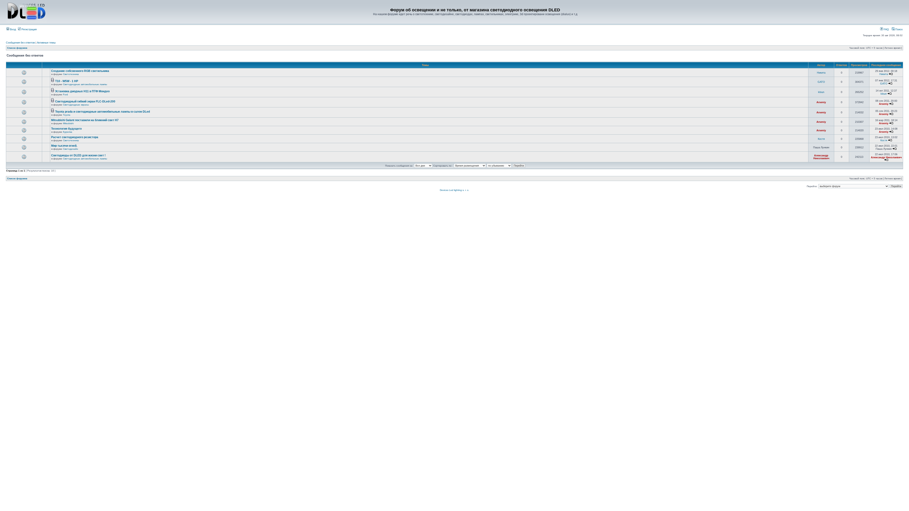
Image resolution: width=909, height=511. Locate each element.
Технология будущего (66, 128)
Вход (12, 29)
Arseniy (821, 102)
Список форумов (17, 48)
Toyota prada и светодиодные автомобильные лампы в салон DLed (102, 111)
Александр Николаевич (821, 157)
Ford (65, 94)
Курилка (67, 132)
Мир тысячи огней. (64, 145)
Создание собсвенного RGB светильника (80, 71)
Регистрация (29, 29)
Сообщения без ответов (20, 42)
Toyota (66, 115)
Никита (821, 72)
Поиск (899, 29)
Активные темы (46, 42)
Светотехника (71, 74)
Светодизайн (70, 149)
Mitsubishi (68, 123)
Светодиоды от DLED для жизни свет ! (78, 155)
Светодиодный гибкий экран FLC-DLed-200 (85, 101)
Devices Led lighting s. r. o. (454, 190)
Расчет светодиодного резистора (74, 137)
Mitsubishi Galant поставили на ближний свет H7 (85, 120)
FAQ (886, 29)
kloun (821, 92)
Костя (821, 138)
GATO (821, 81)
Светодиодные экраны (76, 104)
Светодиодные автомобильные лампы (85, 84)
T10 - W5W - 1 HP (66, 81)
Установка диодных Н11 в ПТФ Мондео (82, 91)
